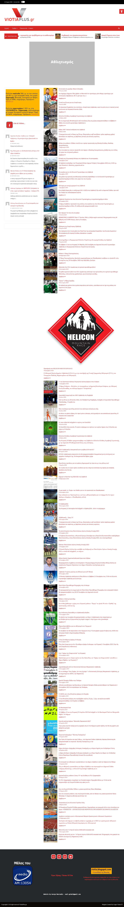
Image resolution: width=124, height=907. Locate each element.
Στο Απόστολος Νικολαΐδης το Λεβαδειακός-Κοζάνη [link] (74, 612)
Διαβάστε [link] (61, 98)
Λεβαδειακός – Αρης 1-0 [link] (66, 517)
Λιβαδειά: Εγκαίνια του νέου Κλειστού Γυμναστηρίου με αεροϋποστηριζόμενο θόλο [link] (83, 199)
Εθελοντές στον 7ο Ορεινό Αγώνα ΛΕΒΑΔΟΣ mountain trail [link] (76, 830)
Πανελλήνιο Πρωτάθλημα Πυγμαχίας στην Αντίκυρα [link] (74, 585)
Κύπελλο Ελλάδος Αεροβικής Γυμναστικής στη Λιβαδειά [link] (75, 116)
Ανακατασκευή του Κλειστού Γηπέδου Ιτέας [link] (72, 802)
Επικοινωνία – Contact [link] (26, 28)
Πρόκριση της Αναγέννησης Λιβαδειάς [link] (70, 226)
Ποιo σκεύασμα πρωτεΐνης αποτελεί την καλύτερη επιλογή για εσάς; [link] (78, 409)
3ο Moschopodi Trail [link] (65, 707)
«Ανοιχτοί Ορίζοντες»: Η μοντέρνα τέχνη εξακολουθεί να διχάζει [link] (23, 138)
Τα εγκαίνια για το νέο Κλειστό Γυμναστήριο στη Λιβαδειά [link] (76, 172)
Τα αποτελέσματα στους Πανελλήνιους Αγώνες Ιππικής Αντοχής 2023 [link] (79, 531)
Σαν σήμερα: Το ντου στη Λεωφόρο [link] (69, 213)
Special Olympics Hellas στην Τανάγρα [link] (70, 680)
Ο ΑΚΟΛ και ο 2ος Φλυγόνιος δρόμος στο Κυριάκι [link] (74, 694)
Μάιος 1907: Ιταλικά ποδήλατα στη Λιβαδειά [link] (72, 129)
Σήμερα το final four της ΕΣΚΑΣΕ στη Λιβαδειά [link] (73, 476)
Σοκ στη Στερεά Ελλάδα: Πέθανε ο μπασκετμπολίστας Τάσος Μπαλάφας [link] (80, 789)
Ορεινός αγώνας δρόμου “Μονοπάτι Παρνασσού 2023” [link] (75, 721)
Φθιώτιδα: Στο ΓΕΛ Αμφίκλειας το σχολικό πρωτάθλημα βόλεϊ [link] (77, 267)
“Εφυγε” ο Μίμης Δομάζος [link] (66, 280)
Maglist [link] (104, 904)
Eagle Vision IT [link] (118, 904)
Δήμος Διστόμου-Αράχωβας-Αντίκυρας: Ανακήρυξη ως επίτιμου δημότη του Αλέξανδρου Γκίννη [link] (87, 748)
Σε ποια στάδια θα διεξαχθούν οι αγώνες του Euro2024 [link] (74, 422)
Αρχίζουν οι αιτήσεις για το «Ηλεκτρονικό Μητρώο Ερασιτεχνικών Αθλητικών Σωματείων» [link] (85, 816)
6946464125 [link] (9, 101)
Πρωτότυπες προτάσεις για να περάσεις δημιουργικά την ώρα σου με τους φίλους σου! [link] (84, 463)
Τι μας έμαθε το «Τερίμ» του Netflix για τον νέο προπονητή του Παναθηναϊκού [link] (81, 490)
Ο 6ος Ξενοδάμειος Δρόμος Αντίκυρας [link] (70, 639)
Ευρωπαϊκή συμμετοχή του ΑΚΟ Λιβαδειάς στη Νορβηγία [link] (76, 395)
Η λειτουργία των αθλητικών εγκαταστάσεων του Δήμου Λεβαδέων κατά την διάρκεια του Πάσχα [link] (87, 762)
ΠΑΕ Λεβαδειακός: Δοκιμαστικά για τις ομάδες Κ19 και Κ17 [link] (76, 449)
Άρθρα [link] (14, 28)
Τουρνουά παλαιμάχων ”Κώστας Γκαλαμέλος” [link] (72, 735)
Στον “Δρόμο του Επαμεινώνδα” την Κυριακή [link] (72, 653)
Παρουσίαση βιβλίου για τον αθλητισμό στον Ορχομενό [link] (75, 626)
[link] (121, 11)
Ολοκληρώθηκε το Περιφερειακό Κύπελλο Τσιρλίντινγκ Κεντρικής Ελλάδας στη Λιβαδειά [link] (85, 240)
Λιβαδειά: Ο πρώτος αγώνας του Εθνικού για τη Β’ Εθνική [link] (76, 572)
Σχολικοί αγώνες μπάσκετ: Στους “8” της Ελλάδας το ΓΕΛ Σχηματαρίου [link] (79, 775)
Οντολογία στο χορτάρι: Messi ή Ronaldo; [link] (71, 89)
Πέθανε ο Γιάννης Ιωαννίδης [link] (67, 599)
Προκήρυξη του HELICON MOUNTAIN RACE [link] (58, 368)
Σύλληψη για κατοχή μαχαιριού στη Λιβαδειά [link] (72, 185)
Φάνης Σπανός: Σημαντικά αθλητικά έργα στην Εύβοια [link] (74, 558)
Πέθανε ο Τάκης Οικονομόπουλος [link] (69, 253)
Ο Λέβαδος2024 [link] (63, 504)
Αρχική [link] (6, 28)
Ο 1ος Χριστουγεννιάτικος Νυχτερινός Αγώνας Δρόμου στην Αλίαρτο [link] (79, 381)
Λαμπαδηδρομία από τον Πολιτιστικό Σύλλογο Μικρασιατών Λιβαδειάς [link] (79, 667)
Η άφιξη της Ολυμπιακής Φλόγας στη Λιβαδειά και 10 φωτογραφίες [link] (78, 158)
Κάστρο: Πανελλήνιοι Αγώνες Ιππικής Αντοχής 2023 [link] (74, 544)
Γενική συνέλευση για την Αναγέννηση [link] (70, 102)
